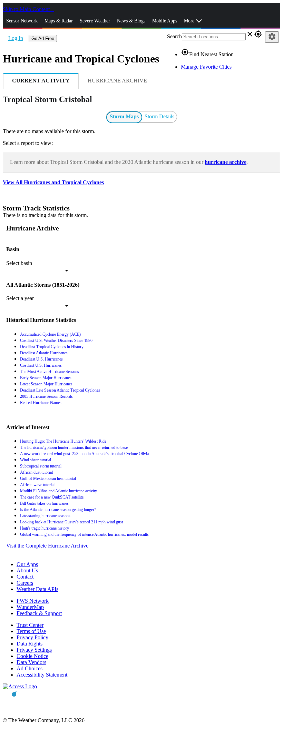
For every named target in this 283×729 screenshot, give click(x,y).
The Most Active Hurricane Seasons (49, 371)
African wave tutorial (37, 484)
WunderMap (30, 607)
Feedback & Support (39, 613)
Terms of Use (31, 631)
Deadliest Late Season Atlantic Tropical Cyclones (60, 390)
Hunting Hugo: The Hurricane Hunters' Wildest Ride (63, 441)
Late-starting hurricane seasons (45, 515)
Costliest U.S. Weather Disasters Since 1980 (56, 340)
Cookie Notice (32, 656)
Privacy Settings (34, 650)
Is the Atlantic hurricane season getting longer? (58, 509)
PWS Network (33, 601)
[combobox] (37, 270)
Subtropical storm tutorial (40, 466)
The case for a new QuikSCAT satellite (52, 497)
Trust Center (30, 625)
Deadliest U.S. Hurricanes (41, 359)
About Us (27, 570)
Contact (25, 577)
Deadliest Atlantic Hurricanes (44, 353)
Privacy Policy (32, 637)
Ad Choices (29, 668)
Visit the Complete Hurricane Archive (47, 546)
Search (174, 36)
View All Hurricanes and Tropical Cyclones (53, 182)
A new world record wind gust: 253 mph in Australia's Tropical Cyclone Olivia (84, 453)
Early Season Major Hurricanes (45, 377)
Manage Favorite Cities (206, 67)
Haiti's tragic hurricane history (44, 528)
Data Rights (29, 644)
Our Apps (27, 564)
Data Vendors (31, 662)
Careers (25, 583)
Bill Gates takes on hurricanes (44, 503)
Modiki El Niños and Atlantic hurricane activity (58, 491)
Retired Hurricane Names (40, 402)
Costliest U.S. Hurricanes (41, 365)
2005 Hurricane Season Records (46, 396)
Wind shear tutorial (35, 459)
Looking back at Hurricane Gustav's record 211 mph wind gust (71, 522)
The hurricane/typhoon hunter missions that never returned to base (74, 447)
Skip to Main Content (27, 9)
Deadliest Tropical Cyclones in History (52, 346)
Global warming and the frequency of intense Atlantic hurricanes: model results (84, 534)
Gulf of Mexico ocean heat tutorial (48, 478)
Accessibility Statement (42, 675)
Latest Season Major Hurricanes (46, 384)
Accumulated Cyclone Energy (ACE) (50, 334)
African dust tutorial (36, 472)
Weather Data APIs (37, 589)
